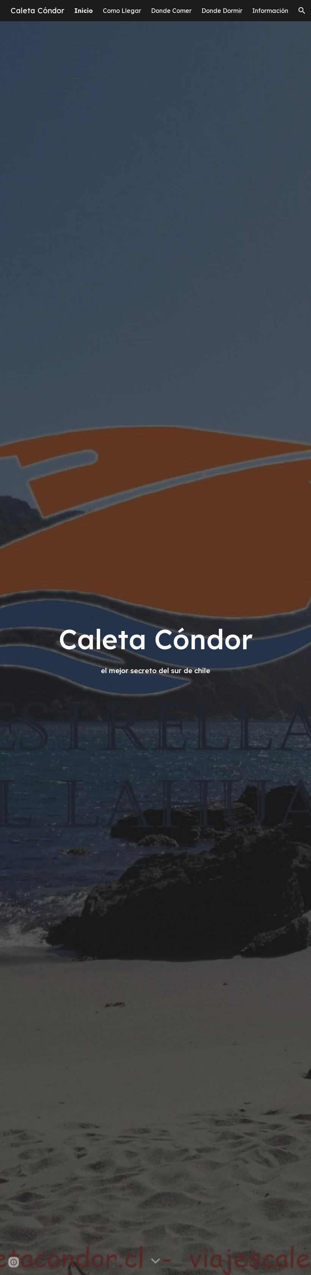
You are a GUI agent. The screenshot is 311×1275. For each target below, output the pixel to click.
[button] (302, 11)
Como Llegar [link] (122, 10)
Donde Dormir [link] (221, 10)
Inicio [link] (83, 10)
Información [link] (270, 10)
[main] (155, 648)
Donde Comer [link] (171, 10)
